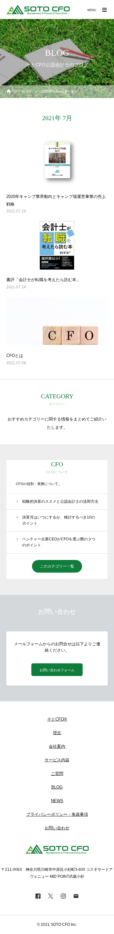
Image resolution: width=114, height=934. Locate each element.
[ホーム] (8, 91)
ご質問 (57, 773)
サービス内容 (57, 760)
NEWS (57, 801)
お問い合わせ (57, 828)
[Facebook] (38, 896)
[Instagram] (63, 896)
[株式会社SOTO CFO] (38, 9)
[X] (51, 896)
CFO (57, 464)
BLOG (57, 787)
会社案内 (57, 746)
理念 (57, 733)
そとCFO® (57, 719)
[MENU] (104, 9)
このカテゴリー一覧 (57, 566)
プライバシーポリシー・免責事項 (57, 814)
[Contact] (76, 896)
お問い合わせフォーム (57, 670)
